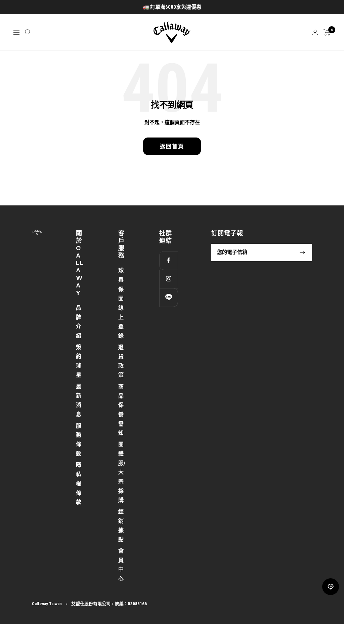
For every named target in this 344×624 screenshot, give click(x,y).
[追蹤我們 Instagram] (168, 279)
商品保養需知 (121, 409)
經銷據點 (121, 525)
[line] (330, 586)
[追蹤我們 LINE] (168, 297)
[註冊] (302, 252)
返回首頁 (172, 146)
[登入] (315, 32)
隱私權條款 (78, 483)
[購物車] (327, 32)
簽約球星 (78, 361)
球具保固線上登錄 (121, 303)
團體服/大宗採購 (121, 472)
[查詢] (28, 32)
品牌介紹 (78, 322)
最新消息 (78, 400)
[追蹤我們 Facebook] (168, 260)
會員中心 (121, 565)
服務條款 (78, 440)
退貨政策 (121, 361)
